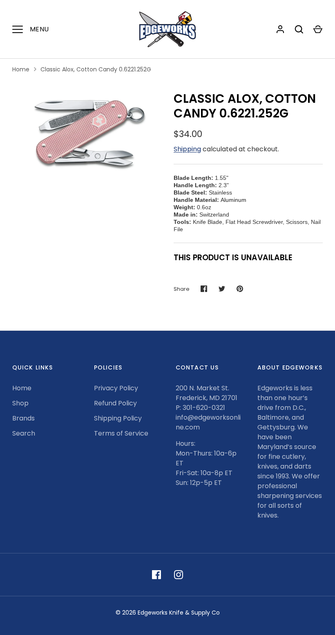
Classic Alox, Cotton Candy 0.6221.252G (95, 69)
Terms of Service (121, 433)
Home (20, 69)
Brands (23, 418)
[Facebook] (156, 575)
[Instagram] (179, 575)
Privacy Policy (116, 388)
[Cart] (318, 29)
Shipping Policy (118, 418)
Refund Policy (115, 403)
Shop (20, 403)
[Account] (280, 29)
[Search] (299, 29)
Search (23, 433)
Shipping (187, 149)
